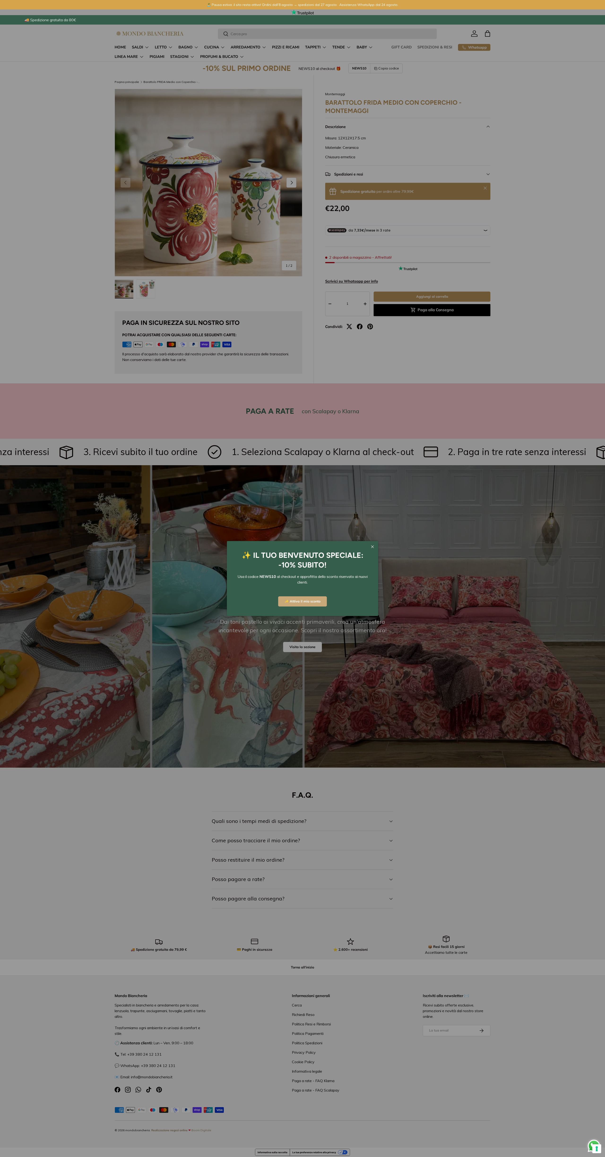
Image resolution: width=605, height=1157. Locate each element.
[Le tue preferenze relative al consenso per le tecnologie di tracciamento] (596, 1148)
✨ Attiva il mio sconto (302, 601)
